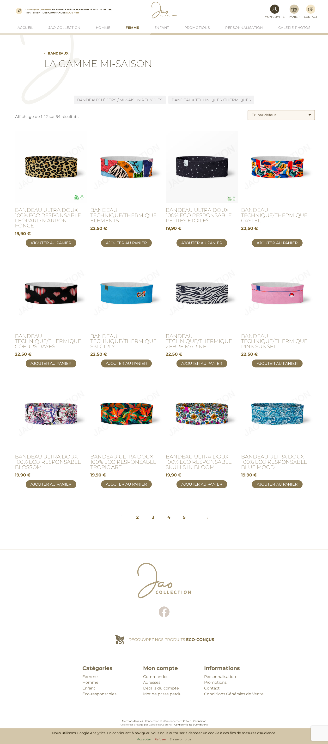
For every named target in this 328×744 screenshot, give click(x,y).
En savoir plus (180, 739)
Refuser (160, 739)
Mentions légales (132, 721)
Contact (212, 688)
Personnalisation (220, 676)
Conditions (201, 724)
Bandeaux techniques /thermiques (211, 100)
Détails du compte (161, 688)
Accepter (144, 739)
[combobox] (281, 115)
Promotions (215, 682)
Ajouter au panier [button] (51, 243)
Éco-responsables (99, 694)
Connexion (199, 721)
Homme (90, 682)
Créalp (187, 721)
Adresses (151, 682)
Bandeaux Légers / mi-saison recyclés (120, 100)
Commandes (155, 676)
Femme (90, 676)
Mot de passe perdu (162, 694)
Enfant (88, 688)
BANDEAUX (58, 53)
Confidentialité (183, 724)
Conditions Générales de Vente (234, 694)
